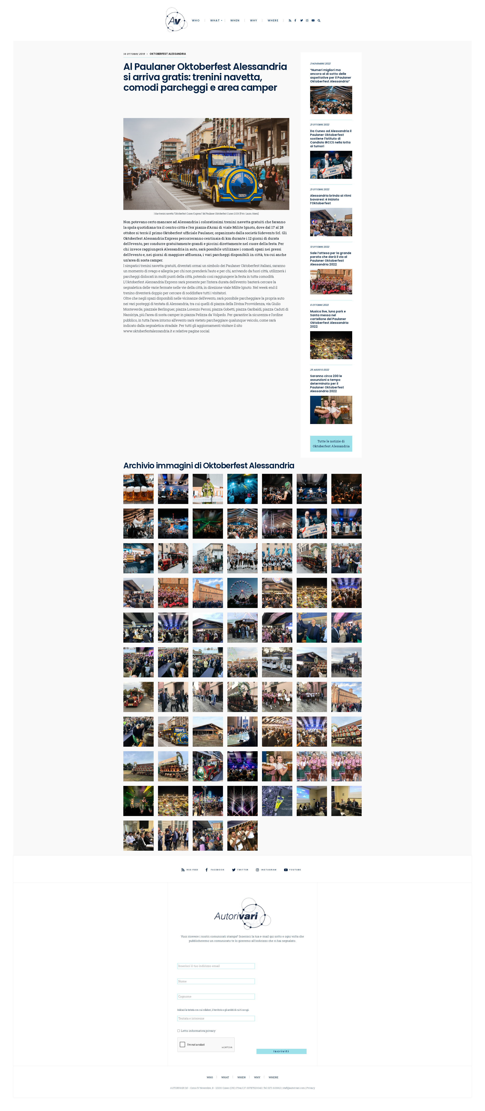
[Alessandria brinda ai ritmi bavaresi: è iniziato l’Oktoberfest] (331, 221)
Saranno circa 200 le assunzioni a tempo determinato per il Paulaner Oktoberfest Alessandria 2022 (327, 383)
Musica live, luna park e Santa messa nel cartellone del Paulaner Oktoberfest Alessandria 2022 (329, 319)
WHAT (215, 20)
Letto (198, 1031)
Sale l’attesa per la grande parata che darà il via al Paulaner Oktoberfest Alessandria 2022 (330, 258)
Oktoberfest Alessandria (168, 54)
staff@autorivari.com (294, 1088)
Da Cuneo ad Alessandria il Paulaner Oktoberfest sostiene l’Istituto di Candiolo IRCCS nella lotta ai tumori (330, 138)
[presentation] (206, 1044)
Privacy (311, 1088)
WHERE (273, 20)
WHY (253, 20)
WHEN (235, 20)
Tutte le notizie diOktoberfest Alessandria (331, 443)
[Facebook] (296, 21)
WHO (196, 20)
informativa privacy (202, 1031)
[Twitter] (302, 21)
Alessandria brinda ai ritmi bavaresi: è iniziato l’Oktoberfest (330, 199)
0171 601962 (274, 1088)
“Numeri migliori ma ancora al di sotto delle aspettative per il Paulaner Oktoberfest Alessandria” (330, 75)
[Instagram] (307, 21)
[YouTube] (313, 21)
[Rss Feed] (290, 21)
